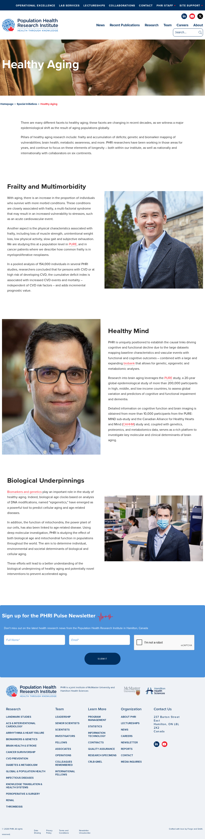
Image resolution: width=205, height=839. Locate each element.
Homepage (6, 104)
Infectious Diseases (20, 777)
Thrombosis (14, 806)
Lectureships (94, 5)
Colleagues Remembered (64, 763)
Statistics (95, 726)
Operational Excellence (35, 5)
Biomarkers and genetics (24, 492)
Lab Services (69, 5)
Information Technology (97, 734)
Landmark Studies (18, 716)
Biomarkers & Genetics (21, 739)
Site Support (190, 5)
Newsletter (129, 742)
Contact (146, 5)
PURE (73, 244)
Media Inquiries (131, 761)
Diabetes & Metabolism (21, 765)
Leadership (63, 716)
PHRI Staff (165, 5)
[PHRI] (30, 29)
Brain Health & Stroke (21, 745)
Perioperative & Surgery (23, 793)
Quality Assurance (101, 749)
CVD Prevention (17, 758)
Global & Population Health (25, 771)
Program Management (97, 718)
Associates (63, 749)
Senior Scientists (67, 723)
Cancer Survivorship (20, 752)
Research (152, 25)
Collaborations (122, 5)
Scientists (62, 729)
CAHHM (128, 424)
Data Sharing (37, 831)
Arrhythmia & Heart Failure (25, 733)
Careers (182, 25)
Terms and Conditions (64, 831)
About (198, 25)
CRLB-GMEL (95, 761)
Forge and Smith (195, 829)
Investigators (65, 736)
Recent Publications (125, 25)
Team (168, 25)
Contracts (96, 742)
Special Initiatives (27, 104)
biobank (129, 363)
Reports (127, 749)
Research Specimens (102, 755)
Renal (10, 800)
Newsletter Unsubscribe (84, 831)
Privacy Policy (49, 831)
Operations (63, 755)
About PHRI (128, 716)
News (100, 25)
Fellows (61, 742)
